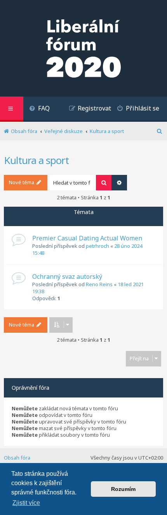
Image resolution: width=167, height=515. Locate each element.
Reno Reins (99, 284)
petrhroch (97, 245)
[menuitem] (39, 109)
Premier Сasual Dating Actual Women (87, 238)
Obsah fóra (17, 457)
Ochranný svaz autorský (67, 276)
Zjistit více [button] (26, 502)
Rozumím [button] (123, 489)
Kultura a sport (36, 160)
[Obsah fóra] (83, 49)
